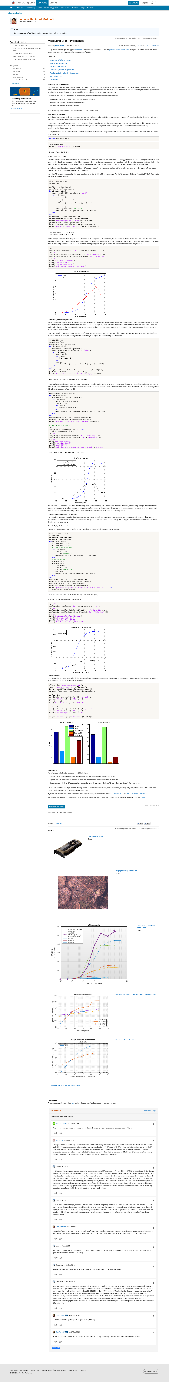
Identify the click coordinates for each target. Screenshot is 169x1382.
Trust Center (14, 1370)
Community (42, 3)
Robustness (29, 71)
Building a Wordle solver (24, 53)
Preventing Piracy (46, 1370)
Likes (142, 45)
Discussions (65, 8)
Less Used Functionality (29, 80)
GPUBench (117, 794)
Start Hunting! (17, 108)
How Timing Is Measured (58, 63)
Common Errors (29, 77)
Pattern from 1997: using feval (26, 56)
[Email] (147, 823)
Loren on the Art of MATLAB (36, 19)
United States (152, 1371)
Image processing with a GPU (126, 871)
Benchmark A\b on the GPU (125, 1040)
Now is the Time (22, 46)
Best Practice (29, 69)
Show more (15, 83)
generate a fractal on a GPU (119, 50)
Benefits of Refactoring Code (26, 59)
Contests (75, 8)
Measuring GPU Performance (66, 40)
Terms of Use (72, 1370)
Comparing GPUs (56, 76)
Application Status (60, 1370)
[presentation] (59, 525)
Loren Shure (59, 45)
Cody (40, 8)
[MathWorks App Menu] (157, 2)
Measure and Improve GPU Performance (65, 1085)
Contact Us (82, 1370)
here (143, 797)
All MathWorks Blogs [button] (15, 13)
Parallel (59, 823)
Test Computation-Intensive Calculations (64, 73)
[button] (152, 3)
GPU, (55, 823)
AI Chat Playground (51, 8)
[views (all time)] (120, 46)
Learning (53, 3)
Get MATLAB (133, 3)
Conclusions (54, 79)
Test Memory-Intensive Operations (62, 70)
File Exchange (30, 8)
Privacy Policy (34, 1370)
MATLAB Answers (16, 8)
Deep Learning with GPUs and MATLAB (146, 927)
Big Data (29, 74)
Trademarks (24, 1370)
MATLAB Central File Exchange (137, 794)
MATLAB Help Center (26, 3)
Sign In (145, 3)
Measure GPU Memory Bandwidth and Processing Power (136, 994)
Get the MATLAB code (56, 807)
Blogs (83, 8)
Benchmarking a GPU (95, 836)
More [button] (89, 8)
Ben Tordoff (78, 50)
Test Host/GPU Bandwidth (59, 66)
